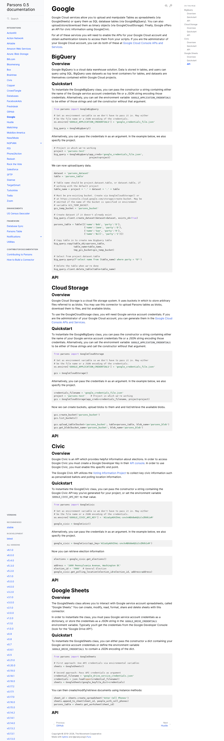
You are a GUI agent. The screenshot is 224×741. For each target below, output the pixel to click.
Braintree (12, 74)
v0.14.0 (11, 723)
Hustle (10, 122)
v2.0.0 (10, 612)
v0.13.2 (11, 728)
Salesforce (12, 169)
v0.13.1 (10, 733)
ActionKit (11, 32)
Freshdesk (12, 106)
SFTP (10, 174)
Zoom (10, 200)
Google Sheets (191, 53)
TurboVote (12, 190)
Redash (11, 158)
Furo (89, 737)
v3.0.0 (10, 602)
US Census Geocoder (18, 213)
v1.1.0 (10, 623)
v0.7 (9, 644)
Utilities (11, 241)
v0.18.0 (11, 681)
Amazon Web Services (19, 48)
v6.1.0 (10, 549)
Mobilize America (16, 132)
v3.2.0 (10, 591)
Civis (9, 80)
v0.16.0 (11, 702)
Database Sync (15, 226)
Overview (191, 13)
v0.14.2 (11, 712)
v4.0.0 (10, 586)
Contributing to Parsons (19, 254)
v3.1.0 (10, 597)
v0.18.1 (10, 675)
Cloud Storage (190, 24)
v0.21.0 (11, 660)
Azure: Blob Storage (17, 53)
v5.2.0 (10, 570)
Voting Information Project (109, 473)
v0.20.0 (11, 665)
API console (137, 463)
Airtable (11, 43)
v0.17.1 (10, 691)
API (188, 21)
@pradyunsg (79, 737)
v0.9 (9, 633)
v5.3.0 (10, 565)
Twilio (10, 195)
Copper (11, 85)
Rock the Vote (14, 164)
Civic (186, 39)
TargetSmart (13, 185)
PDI (9, 148)
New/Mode (13, 137)
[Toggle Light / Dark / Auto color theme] (170, 6)
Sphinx (65, 737)
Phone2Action (14, 153)
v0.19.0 (11, 670)
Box (9, 69)
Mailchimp (12, 127)
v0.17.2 (10, 686)
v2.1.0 (10, 607)
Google (11, 116)
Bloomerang (13, 64)
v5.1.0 (10, 576)
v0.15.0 (11, 707)
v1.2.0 (10, 618)
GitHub (10, 111)
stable (10, 527)
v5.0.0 (10, 581)
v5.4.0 (10, 560)
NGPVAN (11, 143)
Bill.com (11, 59)
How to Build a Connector (20, 259)
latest (10, 538)
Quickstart (191, 17)
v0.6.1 (10, 649)
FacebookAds (14, 101)
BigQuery (188, 10)
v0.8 (9, 639)
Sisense (11, 179)
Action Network (15, 38)
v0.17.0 (10, 696)
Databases (12, 95)
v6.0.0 (10, 555)
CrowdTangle (14, 90)
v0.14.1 (10, 717)
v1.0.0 (10, 628)
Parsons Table (14, 231)
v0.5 (9, 654)
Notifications (13, 236)
